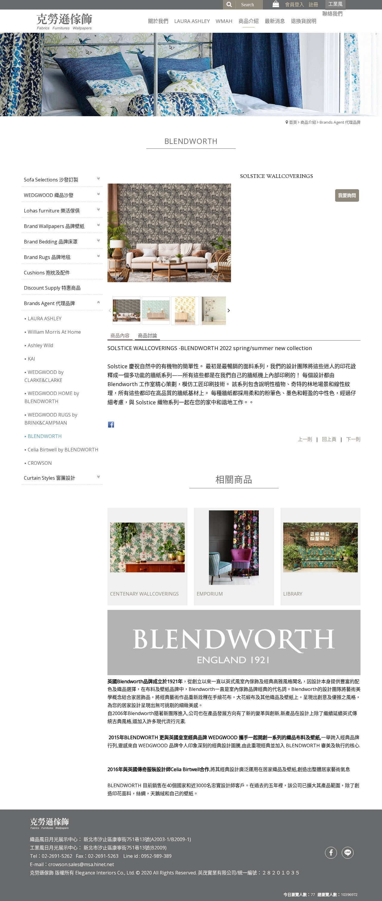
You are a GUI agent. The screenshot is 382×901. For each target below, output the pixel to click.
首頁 (293, 122)
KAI (31, 358)
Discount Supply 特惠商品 (52, 288)
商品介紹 (308, 122)
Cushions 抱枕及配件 (47, 272)
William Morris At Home (54, 332)
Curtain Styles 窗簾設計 (49, 478)
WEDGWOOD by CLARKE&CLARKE (44, 376)
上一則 (305, 439)
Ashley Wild (40, 345)
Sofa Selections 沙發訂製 (51, 179)
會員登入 (294, 4)
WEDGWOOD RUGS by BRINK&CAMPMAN (50, 418)
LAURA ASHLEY (44, 318)
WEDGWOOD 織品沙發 (48, 195)
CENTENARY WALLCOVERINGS (144, 594)
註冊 (313, 4)
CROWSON (40, 463)
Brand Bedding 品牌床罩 (51, 241)
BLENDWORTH (45, 436)
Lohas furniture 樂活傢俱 (52, 210)
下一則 (353, 439)
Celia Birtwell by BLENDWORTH (63, 449)
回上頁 (329, 439)
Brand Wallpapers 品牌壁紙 (54, 226)
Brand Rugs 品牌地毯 (47, 257)
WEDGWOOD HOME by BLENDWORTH (51, 397)
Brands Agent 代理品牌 (340, 122)
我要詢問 (347, 195)
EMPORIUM (210, 594)
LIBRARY (292, 594)
